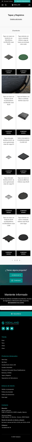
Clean (3, 348)
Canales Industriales (7, 367)
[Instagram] (7, 328)
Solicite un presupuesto (8, 389)
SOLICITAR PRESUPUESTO (22, 1)
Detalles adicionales (16, 19)
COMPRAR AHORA (9, 71)
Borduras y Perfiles (6, 372)
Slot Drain (4, 362)
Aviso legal (4, 397)
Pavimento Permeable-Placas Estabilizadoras (13, 370)
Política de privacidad (7, 392)
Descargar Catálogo (8, 1)
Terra (3, 343)
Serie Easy (4, 359)
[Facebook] (3, 328)
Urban (3, 345)
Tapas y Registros (6, 375)
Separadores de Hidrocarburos (10, 378)
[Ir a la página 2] (19, 260)
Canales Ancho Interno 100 (9, 364)
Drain (3, 340)
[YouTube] (11, 328)
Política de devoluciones (8, 394)
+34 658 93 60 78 (16, 275)
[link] (9, 51)
